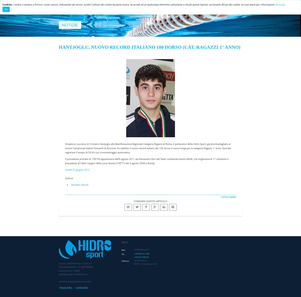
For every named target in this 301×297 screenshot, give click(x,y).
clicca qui (280, 4)
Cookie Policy (82, 287)
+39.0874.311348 (141, 253)
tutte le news (228, 197)
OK (6, 9)
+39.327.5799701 (141, 257)
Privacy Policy (66, 287)
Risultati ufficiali (79, 184)
